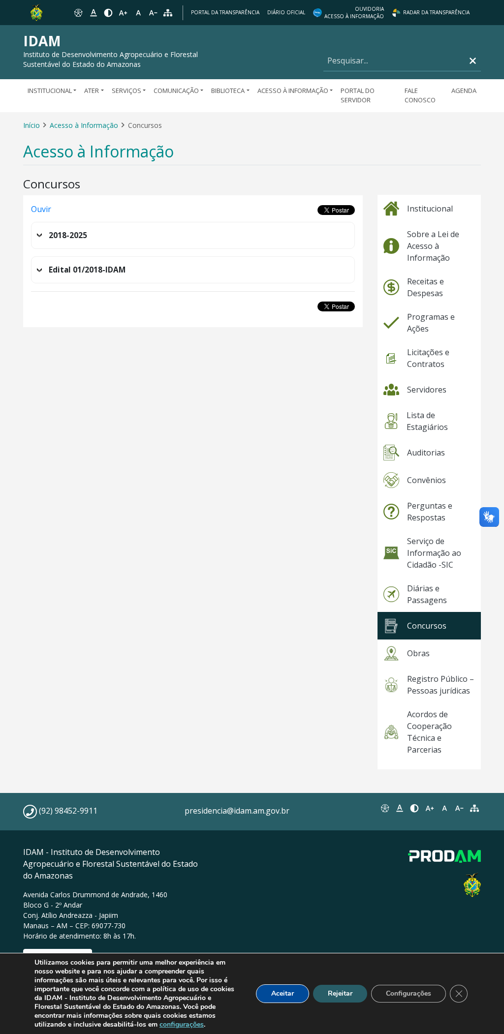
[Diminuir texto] (153, 12)
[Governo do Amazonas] (36, 11)
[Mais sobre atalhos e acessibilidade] (384, 808)
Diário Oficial (286, 12)
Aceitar (282, 993)
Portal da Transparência (225, 12)
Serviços (126, 90)
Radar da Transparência (436, 12)
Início (31, 125)
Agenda (463, 90)
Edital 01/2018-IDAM (87, 270)
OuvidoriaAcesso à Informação (354, 12)
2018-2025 (68, 235)
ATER (91, 90)
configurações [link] (181, 1024)
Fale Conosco (420, 95)
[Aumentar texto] (123, 12)
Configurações (408, 993)
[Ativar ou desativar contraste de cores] (108, 12)
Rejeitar (340, 993)
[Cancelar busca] (473, 61)
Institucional (50, 90)
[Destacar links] (93, 12)
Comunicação (176, 90)
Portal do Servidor (358, 95)
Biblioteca (228, 90)
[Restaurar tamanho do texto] (138, 12)
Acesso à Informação (292, 90)
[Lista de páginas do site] (474, 808)
